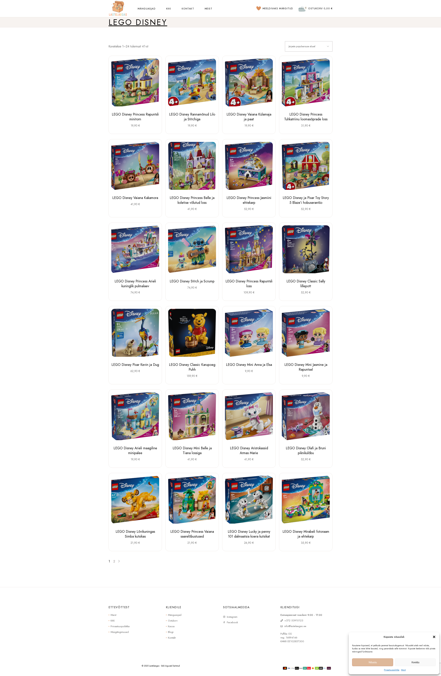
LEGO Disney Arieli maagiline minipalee (135, 450)
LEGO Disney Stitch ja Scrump (192, 281)
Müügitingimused (120, 632)
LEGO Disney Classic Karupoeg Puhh (192, 367)
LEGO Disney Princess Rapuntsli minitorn (135, 117)
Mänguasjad (174, 615)
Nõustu (373, 662)
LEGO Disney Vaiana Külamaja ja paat (249, 117)
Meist (403, 670)
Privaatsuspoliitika (391, 670)
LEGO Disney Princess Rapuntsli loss (249, 284)
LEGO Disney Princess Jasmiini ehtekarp (249, 200)
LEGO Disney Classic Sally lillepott (305, 284)
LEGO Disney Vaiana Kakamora (135, 197)
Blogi (170, 632)
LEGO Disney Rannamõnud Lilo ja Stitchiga (192, 117)
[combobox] (308, 46)
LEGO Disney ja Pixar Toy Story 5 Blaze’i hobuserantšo (306, 200)
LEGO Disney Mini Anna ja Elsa (249, 364)
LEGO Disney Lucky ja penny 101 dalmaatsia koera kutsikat (249, 534)
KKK (113, 621)
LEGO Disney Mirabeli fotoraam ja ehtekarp (306, 534)
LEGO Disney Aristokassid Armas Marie (249, 450)
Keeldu (415, 662)
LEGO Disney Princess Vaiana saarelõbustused (192, 534)
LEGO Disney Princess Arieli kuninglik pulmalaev (135, 284)
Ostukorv (173, 621)
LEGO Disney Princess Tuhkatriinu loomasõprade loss (305, 117)
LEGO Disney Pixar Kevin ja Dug (135, 364)
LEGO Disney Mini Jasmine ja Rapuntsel (305, 367)
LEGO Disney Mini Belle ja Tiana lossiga (192, 450)
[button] (434, 637)
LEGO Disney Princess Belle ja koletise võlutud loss (192, 200)
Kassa (171, 626)
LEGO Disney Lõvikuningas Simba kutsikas (135, 534)
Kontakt (172, 638)
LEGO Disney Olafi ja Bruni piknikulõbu (306, 450)
